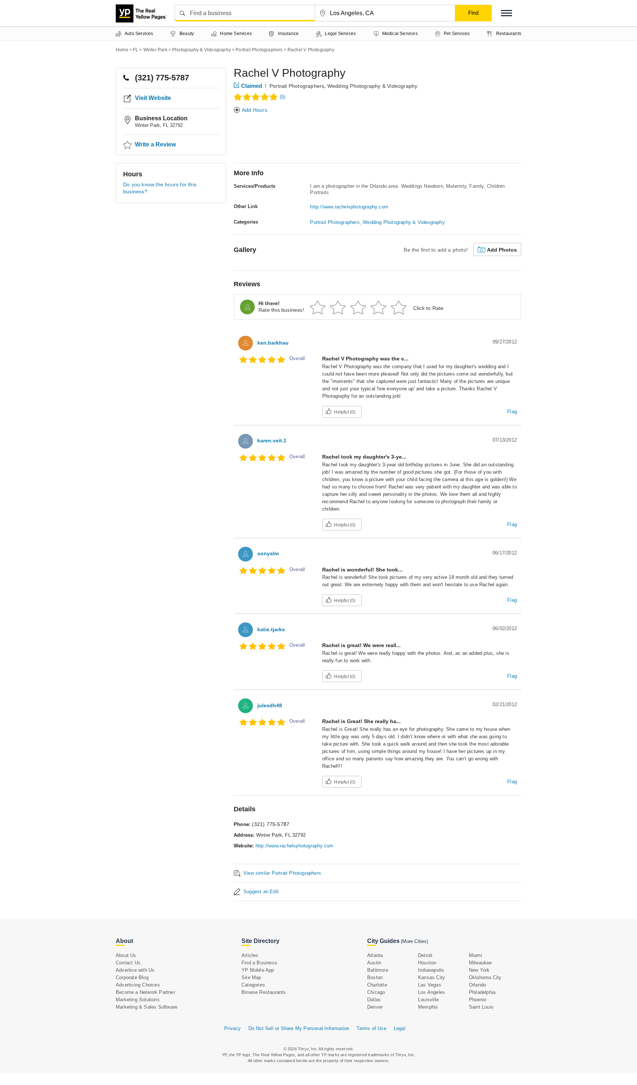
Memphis (428, 1007)
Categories (253, 985)
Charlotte (377, 985)
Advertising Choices (138, 985)
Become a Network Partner (145, 992)
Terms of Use (371, 1028)
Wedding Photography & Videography (372, 86)
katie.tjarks (271, 629)
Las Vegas (429, 985)
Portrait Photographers (296, 86)
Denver (375, 1007)
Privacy (232, 1028)
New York (479, 970)
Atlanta (375, 955)
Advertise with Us (135, 970)
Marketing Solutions (138, 999)
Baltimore (377, 970)
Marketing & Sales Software (146, 1007)
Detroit (425, 955)
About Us (126, 955)
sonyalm (268, 553)
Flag (512, 411)
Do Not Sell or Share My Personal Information (298, 1028)
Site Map (251, 977)
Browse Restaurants (263, 992)
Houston (427, 962)
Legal (399, 1028)
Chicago (376, 992)
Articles (249, 955)
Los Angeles (431, 992)
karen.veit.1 (271, 440)
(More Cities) (414, 941)
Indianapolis (431, 970)
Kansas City (431, 977)
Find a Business (259, 962)
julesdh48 (269, 705)
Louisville (428, 999)
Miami (475, 955)
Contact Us (128, 962)
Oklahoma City (485, 977)
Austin (374, 962)
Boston (375, 977)
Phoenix (478, 999)
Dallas (374, 999)
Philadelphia (482, 992)
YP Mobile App (257, 970)
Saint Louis (481, 1007)
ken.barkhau (273, 343)
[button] (506, 13)
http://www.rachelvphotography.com (349, 207)
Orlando (477, 985)
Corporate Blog (132, 977)
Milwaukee (480, 962)
